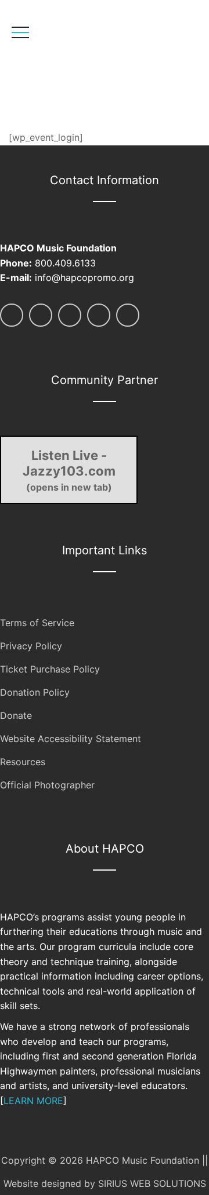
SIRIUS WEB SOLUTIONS (152, 1183)
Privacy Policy (31, 646)
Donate (16, 715)
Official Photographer (47, 785)
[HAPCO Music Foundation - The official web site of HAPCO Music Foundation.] (91, 67)
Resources (22, 762)
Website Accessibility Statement (70, 738)
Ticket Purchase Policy (50, 669)
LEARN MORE (33, 1100)
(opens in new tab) (69, 470)
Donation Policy (35, 692)
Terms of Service (37, 622)
